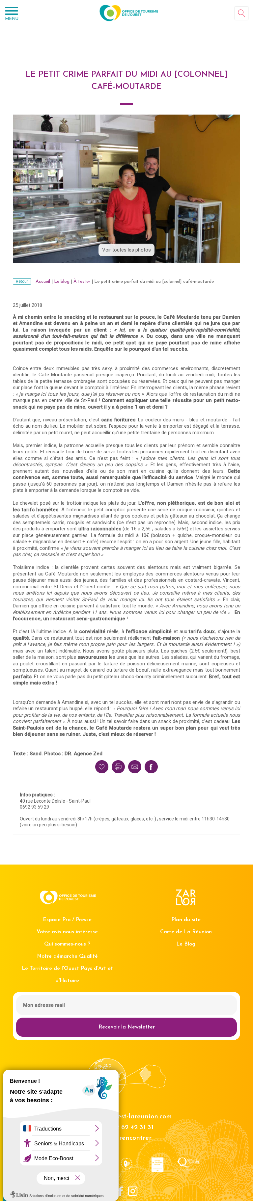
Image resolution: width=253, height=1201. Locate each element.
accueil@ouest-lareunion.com (127, 1116)
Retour (22, 281)
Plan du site (186, 919)
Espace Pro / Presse (67, 919)
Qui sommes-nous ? (67, 944)
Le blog (62, 281)
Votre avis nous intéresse (67, 932)
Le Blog (185, 944)
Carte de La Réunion (186, 932)
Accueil (43, 281)
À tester (81, 281)
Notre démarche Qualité (67, 956)
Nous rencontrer (126, 1138)
